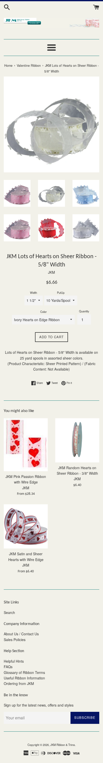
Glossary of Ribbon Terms (24, 672)
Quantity (84, 311)
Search (9, 612)
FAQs (8, 666)
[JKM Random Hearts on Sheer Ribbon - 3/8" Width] (77, 440)
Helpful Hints (14, 661)
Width (33, 293)
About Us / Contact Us (21, 633)
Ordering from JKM (19, 683)
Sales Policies (15, 639)
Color (43, 312)
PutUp (60, 293)
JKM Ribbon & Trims (62, 745)
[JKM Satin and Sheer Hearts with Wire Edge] (26, 526)
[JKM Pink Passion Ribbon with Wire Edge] (26, 444)
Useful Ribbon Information (24, 677)
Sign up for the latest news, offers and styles (39, 705)
